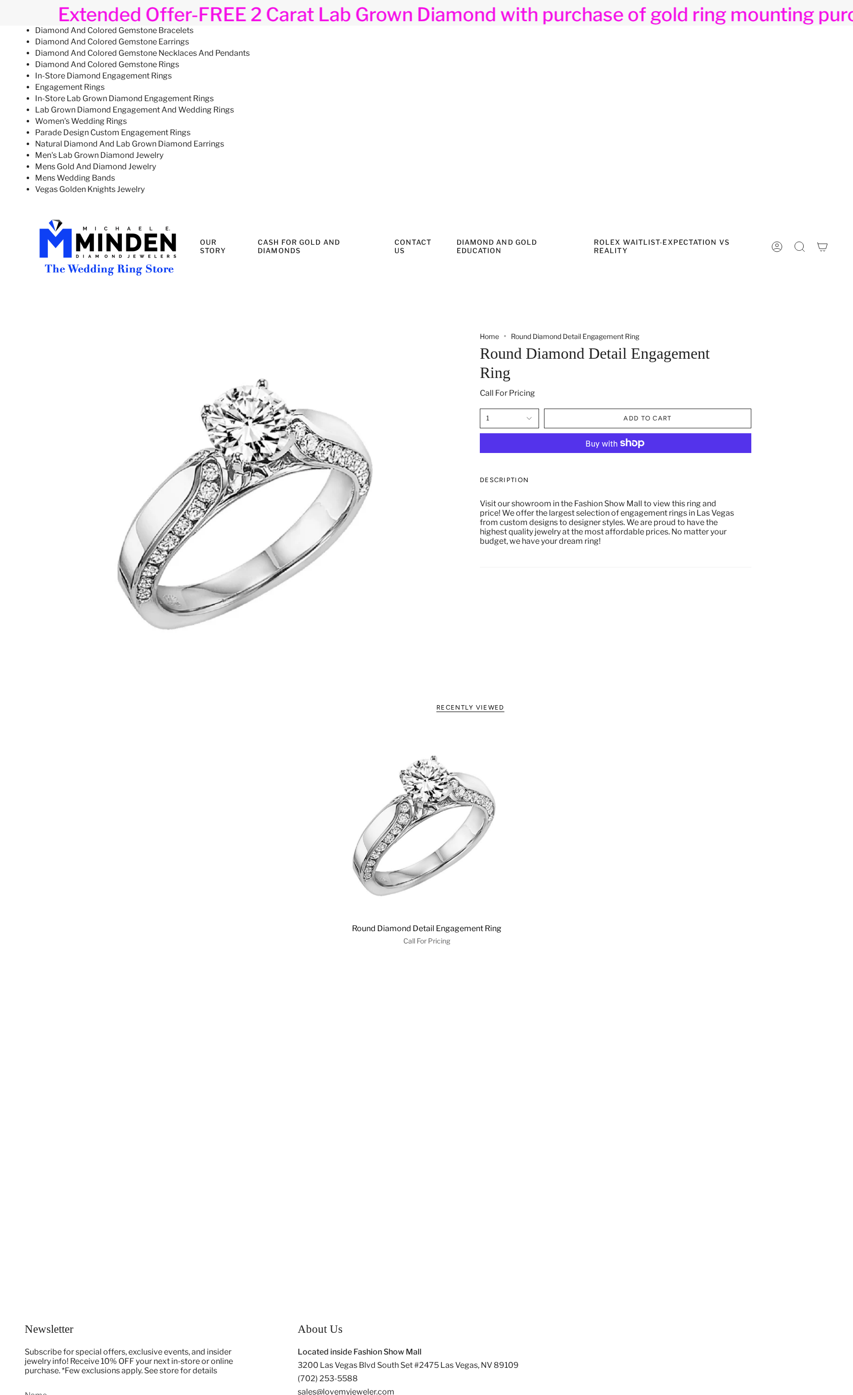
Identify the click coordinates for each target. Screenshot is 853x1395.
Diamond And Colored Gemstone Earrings (112, 41)
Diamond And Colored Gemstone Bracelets (114, 30)
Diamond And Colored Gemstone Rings (107, 64)
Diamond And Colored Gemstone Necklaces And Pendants (142, 53)
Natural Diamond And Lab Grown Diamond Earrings (129, 144)
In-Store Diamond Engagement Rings (103, 75)
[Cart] (822, 247)
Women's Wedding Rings (81, 121)
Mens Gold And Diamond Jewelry (95, 166)
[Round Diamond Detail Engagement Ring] (426, 823)
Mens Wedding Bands (75, 178)
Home (489, 336)
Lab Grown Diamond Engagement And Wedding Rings (134, 109)
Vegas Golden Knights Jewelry (90, 189)
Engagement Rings (70, 87)
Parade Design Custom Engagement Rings (113, 132)
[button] (517, 247)
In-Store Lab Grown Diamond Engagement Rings (124, 98)
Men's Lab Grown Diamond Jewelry (99, 155)
